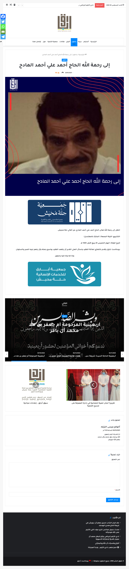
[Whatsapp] (3, 26)
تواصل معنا (36, 42)
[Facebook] (3, 16)
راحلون (74, 42)
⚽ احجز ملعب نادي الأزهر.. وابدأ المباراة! (103, 548)
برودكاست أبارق (83, 561)
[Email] (3, 31)
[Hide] (1, 42)
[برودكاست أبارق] (64, 23)
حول (44, 42)
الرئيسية (94, 42)
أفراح (68, 42)
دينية (80, 42)
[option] (64, 329)
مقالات (62, 42)
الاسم (117, 490)
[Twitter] (3, 21)
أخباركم (86, 42)
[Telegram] (3, 36)
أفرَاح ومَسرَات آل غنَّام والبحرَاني (107, 543)
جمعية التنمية (53, 42)
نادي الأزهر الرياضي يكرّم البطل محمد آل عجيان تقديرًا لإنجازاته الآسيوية (68, 5)
